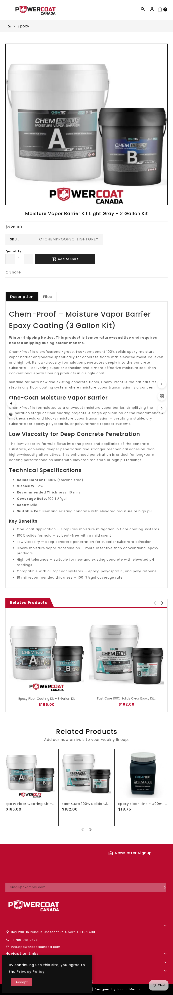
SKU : (14, 239)
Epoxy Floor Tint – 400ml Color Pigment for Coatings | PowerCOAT (142, 803)
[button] (162, 603)
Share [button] (14, 272)
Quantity (13, 251)
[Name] (164, 887)
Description (22, 296)
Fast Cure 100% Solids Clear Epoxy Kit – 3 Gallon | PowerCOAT (86, 803)
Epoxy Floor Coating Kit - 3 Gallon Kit (30, 803)
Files (47, 296)
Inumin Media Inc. (132, 989)
